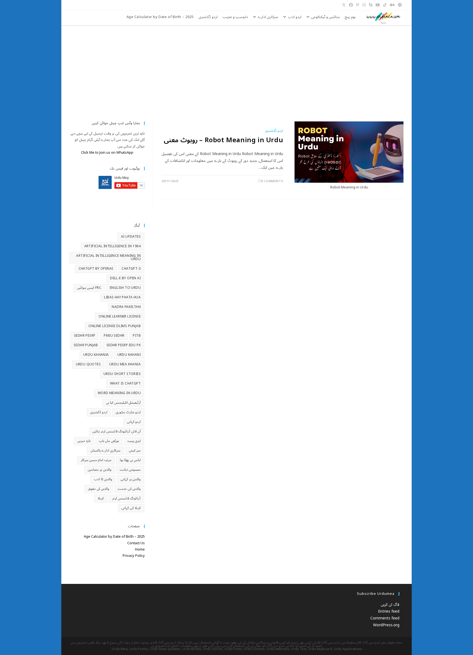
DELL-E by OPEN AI (125, 278)
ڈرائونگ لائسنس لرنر (126, 498)
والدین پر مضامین (99, 469)
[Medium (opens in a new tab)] (392, 5)
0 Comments (272, 181)
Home (140, 549)
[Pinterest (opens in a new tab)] (357, 5)
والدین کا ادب (103, 479)
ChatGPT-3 (131, 268)
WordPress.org (386, 625)
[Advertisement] (236, 66)
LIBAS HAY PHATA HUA (122, 297)
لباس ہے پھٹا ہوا (130, 460)
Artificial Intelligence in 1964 (112, 246)
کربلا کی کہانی (131, 508)
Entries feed (388, 611)
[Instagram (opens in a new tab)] (364, 5)
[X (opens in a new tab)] (344, 5)
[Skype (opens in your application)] (370, 5)
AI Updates (131, 236)
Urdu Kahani (129, 354)
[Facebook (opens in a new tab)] (350, 5)
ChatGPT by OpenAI (96, 268)
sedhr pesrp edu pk (123, 345)
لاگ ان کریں (390, 605)
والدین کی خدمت (129, 488)
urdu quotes (88, 364)
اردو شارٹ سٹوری (128, 412)
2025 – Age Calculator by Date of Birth (114, 536)
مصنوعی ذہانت (130, 469)
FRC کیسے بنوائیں (89, 287)
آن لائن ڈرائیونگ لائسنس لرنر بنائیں (117, 431)
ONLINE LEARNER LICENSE (120, 316)
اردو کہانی (134, 421)
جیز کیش (135, 450)
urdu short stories (122, 374)
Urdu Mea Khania (125, 364)
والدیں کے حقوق (98, 488)
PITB (137, 335)
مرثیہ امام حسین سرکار (96, 460)
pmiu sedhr (114, 335)
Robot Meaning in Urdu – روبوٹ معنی (223, 140)
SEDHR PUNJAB (86, 345)
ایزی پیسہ (134, 441)
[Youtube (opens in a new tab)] (378, 5)
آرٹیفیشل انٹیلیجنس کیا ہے (123, 402)
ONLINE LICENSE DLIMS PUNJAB (114, 326)
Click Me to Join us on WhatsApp (107, 152)
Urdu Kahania (96, 354)
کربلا (101, 498)
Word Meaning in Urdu (119, 393)
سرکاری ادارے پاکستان (105, 450)
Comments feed (384, 618)
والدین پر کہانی (131, 479)
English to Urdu (125, 287)
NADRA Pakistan (126, 307)
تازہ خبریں (83, 441)
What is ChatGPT (125, 383)
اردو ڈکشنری (274, 130)
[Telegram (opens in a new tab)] (399, 5)
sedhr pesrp (84, 335)
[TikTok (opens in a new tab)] (385, 5)
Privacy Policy (134, 556)
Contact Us (136, 543)
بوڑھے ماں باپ (109, 441)
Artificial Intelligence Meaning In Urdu (108, 257)
